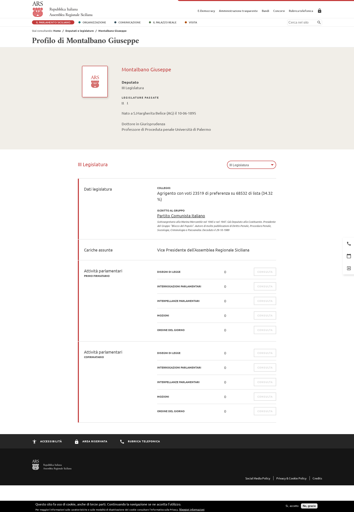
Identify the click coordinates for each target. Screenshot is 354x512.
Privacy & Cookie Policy (291, 478)
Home (57, 30)
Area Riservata (319, 10)
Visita (193, 22)
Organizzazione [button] (94, 22)
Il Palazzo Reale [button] (165, 22)
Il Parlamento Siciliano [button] (53, 22)
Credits (317, 478)
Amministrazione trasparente (238, 11)
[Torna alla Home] (62, 9)
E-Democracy (206, 11)
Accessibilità (50, 441)
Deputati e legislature (79, 30)
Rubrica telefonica (301, 11)
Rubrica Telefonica (143, 441)
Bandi (265, 11)
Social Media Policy (257, 478)
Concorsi (279, 11)
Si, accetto (292, 505)
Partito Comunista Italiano (181, 215)
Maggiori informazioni (191, 509)
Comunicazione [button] (129, 22)
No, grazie (309, 505)
